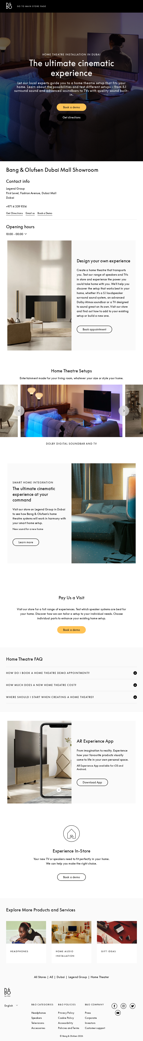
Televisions (44, 1022)
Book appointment (97, 330)
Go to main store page (31, 6)
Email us (30, 213)
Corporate (98, 1017)
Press (98, 1012)
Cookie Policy (71, 1017)
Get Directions (14, 213)
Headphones (44, 1012)
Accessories (44, 1027)
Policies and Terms (71, 1027)
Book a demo (74, 108)
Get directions (74, 118)
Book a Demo (44, 213)
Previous (19, 411)
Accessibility (71, 1022)
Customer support (98, 1027)
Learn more (28, 543)
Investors (98, 1022)
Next (124, 411)
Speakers (44, 1017)
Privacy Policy (71, 1012)
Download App (95, 783)
